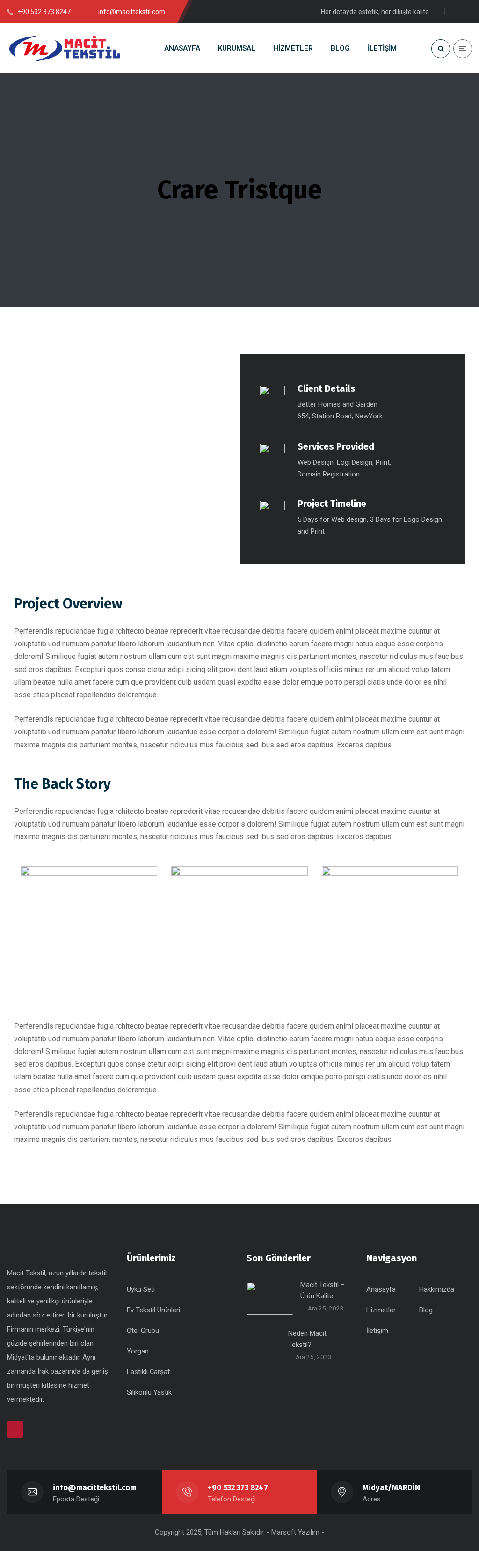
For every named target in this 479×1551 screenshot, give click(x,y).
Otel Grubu (143, 1330)
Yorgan (138, 1351)
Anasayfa (381, 1289)
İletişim (377, 1330)
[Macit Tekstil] (65, 48)
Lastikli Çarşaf (148, 1372)
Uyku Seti (141, 1289)
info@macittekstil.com (94, 1487)
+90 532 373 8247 (238, 1487)
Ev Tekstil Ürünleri (153, 1310)
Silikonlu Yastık (149, 1392)
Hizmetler (381, 1310)
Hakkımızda (436, 1289)
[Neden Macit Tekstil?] (264, 1345)
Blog (426, 1310)
